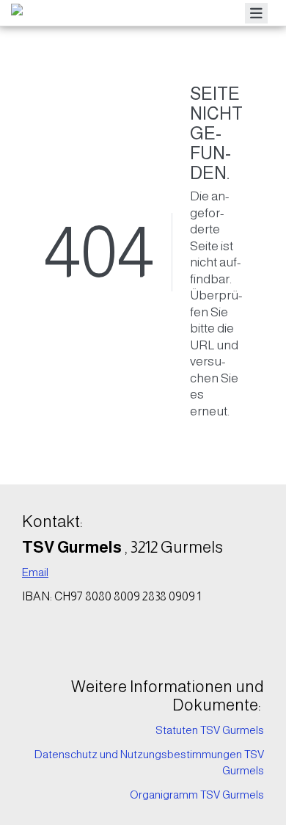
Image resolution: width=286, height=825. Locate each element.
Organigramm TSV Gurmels (197, 794)
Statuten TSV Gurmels (209, 730)
